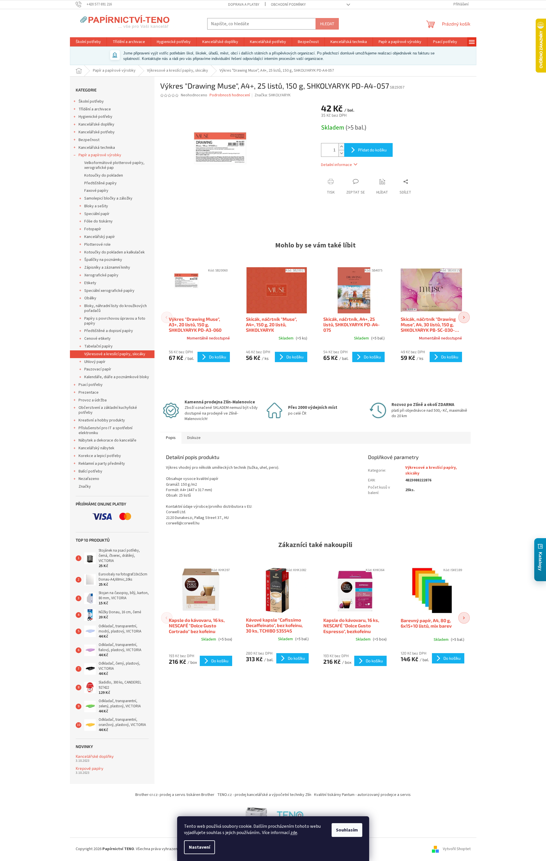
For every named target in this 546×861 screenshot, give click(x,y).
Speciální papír (96, 214)
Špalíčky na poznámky (103, 260)
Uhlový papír (94, 362)
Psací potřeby (91, 385)
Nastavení (199, 847)
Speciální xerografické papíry (109, 291)
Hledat (327, 23)
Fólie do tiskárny (98, 221)
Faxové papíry (96, 191)
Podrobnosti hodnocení (230, 95)
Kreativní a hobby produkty (102, 420)
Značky (85, 486)
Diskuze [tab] (194, 438)
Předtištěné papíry (100, 183)
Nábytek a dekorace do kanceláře (107, 440)
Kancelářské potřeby (97, 132)
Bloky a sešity (96, 206)
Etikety (90, 283)
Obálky (90, 298)
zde (293, 832)
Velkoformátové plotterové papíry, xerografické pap (114, 165)
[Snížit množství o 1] (341, 153)
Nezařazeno (89, 479)
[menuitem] (88, 41)
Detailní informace (336, 165)
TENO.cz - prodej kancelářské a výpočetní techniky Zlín (264, 795)
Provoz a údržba (93, 400)
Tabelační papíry (98, 346)
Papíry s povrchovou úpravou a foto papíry (114, 321)
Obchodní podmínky (288, 4)
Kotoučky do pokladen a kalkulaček (114, 252)
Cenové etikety (97, 338)
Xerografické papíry (101, 275)
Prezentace (89, 392)
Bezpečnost (89, 140)
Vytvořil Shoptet (457, 849)
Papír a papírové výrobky (100, 155)
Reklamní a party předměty (102, 463)
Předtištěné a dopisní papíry (108, 331)
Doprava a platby (243, 4)
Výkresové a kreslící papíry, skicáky (114, 354)
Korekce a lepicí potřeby (100, 456)
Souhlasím (347, 830)
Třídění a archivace (95, 109)
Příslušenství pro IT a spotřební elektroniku (105, 430)
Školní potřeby (91, 101)
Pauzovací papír (97, 369)
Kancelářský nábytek (96, 448)
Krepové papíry (89, 768)
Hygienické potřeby (95, 117)
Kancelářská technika (97, 148)
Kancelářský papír (99, 237)
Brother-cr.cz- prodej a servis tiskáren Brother (174, 795)
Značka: (273, 95)
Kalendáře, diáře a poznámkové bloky (116, 377)
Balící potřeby (90, 471)
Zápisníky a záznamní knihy (107, 267)
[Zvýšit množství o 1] (341, 146)
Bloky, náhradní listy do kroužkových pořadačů (115, 308)
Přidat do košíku (372, 149)
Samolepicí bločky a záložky (108, 198)
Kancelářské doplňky (96, 124)
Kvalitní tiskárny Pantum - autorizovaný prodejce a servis (362, 795)
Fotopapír (92, 229)
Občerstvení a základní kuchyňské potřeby (108, 410)
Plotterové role (97, 244)
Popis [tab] (171, 438)
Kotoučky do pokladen (103, 175)
